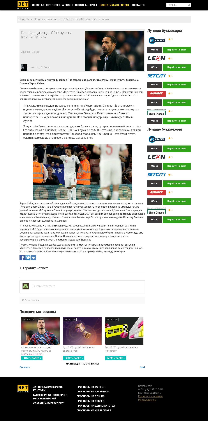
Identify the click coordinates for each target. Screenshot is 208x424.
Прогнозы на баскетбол (93, 391)
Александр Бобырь (39, 67)
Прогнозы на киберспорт (94, 410)
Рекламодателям (147, 399)
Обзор (154, 50)
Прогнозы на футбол (91, 387)
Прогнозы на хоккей (90, 401)
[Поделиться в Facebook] (22, 257)
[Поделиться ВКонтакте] (33, 257)
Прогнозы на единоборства (96, 405)
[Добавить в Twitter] (28, 257)
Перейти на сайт (176, 50)
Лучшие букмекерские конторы (48, 389)
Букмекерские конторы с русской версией (50, 397)
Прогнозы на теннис (91, 396)
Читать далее (31, 358)
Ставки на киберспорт (48, 403)
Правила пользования (150, 396)
